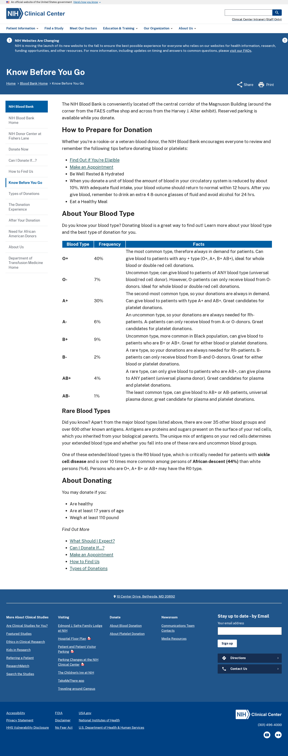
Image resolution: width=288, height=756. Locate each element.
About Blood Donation (126, 626)
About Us (16, 247)
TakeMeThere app (71, 681)
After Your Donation (24, 220)
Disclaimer (63, 720)
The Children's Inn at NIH (76, 673)
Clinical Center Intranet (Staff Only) (257, 19)
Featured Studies (19, 634)
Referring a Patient (20, 658)
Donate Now (18, 149)
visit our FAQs (240, 51)
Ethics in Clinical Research (25, 642)
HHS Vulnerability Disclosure (27, 728)
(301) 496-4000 (270, 725)
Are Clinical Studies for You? (27, 626)
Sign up (227, 643)
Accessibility (15, 713)
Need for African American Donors (22, 233)
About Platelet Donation (127, 634)
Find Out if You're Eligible (95, 160)
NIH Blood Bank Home (21, 120)
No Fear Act (63, 728)
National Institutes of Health (99, 720)
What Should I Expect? (92, 540)
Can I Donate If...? (23, 160)
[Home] (35, 17)
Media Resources (174, 639)
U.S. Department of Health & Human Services (111, 728)
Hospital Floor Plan (72, 639)
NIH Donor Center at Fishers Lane (25, 136)
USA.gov (85, 713)
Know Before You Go (25, 183)
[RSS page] (278, 734)
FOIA (58, 713)
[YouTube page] (267, 734)
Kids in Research (18, 650)
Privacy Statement (19, 720)
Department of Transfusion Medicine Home (26, 262)
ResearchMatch (17, 666)
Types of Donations (24, 194)
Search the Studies (20, 674)
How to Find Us (21, 171)
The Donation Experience (19, 207)
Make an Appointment (91, 167)
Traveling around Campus (76, 689)
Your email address (231, 623)
